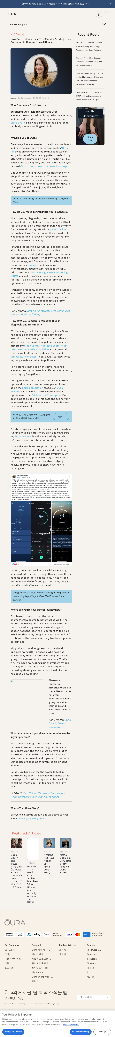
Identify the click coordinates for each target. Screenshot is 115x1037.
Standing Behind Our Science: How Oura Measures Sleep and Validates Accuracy (89, 61)
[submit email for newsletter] (107, 997)
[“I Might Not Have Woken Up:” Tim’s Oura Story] (49, 843)
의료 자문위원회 (12, 959)
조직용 (62, 950)
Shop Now (90, 139)
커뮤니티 (17, 34)
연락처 (35, 981)
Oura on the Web (40, 977)
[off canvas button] (103, 24)
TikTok (90, 968)
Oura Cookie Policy (71, 1025)
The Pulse (94, 950)
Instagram (92, 959)
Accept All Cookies (13, 1032)
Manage (102, 1032)
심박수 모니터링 (40, 968)
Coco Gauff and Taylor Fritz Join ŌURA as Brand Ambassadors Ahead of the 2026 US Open (89, 96)
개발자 (62, 954)
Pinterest (92, 963)
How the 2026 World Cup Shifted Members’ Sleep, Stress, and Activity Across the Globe (33, 884)
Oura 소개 (9, 950)
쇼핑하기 (61, 417)
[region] (57, 1023)
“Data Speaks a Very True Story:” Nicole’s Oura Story (65, 864)
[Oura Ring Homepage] (11, 13)
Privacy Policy (53, 1004)
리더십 (7, 954)
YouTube (91, 977)
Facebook (92, 954)
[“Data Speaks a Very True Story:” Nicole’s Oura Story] (66, 843)
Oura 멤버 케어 (39, 950)
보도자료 (8, 968)
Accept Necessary (80, 1032)
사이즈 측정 (38, 954)
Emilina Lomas (24, 98)
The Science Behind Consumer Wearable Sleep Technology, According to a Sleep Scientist (89, 46)
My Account (38, 972)
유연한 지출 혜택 (40, 963)
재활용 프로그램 (40, 959)
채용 (6, 963)
